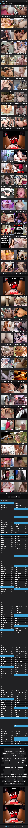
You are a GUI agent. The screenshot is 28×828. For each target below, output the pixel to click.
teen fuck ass (4, 774)
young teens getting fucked (10, 783)
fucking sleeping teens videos (18, 755)
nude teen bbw (13, 758)
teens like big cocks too (7, 781)
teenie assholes (13, 762)
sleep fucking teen (8, 749)
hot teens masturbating (22, 776)
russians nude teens (16, 760)
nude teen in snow (7, 769)
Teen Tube (4, 1)
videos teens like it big (22, 765)
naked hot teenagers (21, 753)
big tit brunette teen (5, 776)
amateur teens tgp (12, 774)
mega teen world (5, 758)
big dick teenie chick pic (11, 779)
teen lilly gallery (13, 765)
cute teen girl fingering (19, 751)
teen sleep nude (7, 772)
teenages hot (21, 762)
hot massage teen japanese (18, 772)
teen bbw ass (20, 783)
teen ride (23, 760)
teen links (24, 781)
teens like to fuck (4, 765)
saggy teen (6, 762)
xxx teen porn (13, 776)
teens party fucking (6, 760)
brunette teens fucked (18, 749)
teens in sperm (21, 769)
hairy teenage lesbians (8, 751)
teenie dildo (19, 779)
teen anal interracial (22, 758)
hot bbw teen (20, 767)
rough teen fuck (17, 781)
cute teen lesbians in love (10, 767)
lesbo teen (15, 769)
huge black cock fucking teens (9, 753)
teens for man (7, 755)
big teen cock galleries (22, 774)
